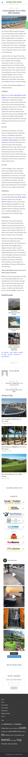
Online (12, 735)
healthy (10, 731)
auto (2, 724)
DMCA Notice (4, 710)
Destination (4, 728)
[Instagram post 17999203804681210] (14, 574)
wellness (14, 744)
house (19, 731)
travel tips (13, 740)
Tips (23, 735)
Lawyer (23, 731)
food (18, 728)
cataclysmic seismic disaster (10, 140)
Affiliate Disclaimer (5, 713)
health (22, 727)
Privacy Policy (4, 708)
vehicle (10, 744)
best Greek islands (16, 352)
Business (7, 724)
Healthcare (4, 731)
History (10, 354)
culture (4, 354)
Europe (11, 728)
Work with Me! (4, 705)
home (15, 731)
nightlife (17, 354)
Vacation (4, 744)
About (2, 702)
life (3, 734)
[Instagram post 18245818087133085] (14, 596)
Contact (3, 716)
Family (14, 728)
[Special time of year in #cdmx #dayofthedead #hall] (14, 618)
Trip (19, 739)
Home (2, 699)
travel (5, 739)
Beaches (6, 352)
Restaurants (5, 356)
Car (13, 724)
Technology (17, 735)
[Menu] (2, 2)
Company (17, 724)
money (7, 735)
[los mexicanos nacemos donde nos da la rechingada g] (14, 640)
